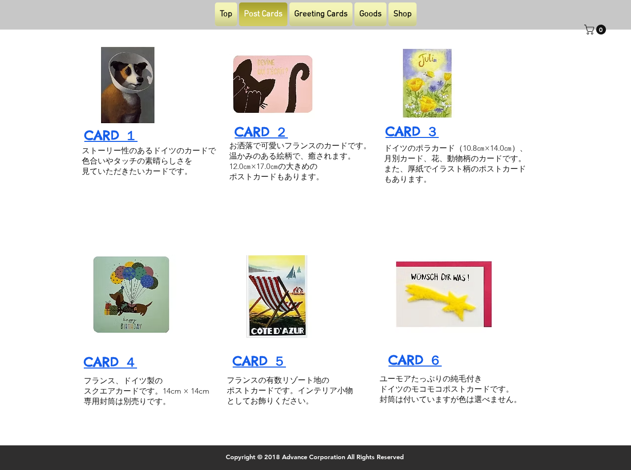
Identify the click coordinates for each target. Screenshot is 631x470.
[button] (596, 29)
